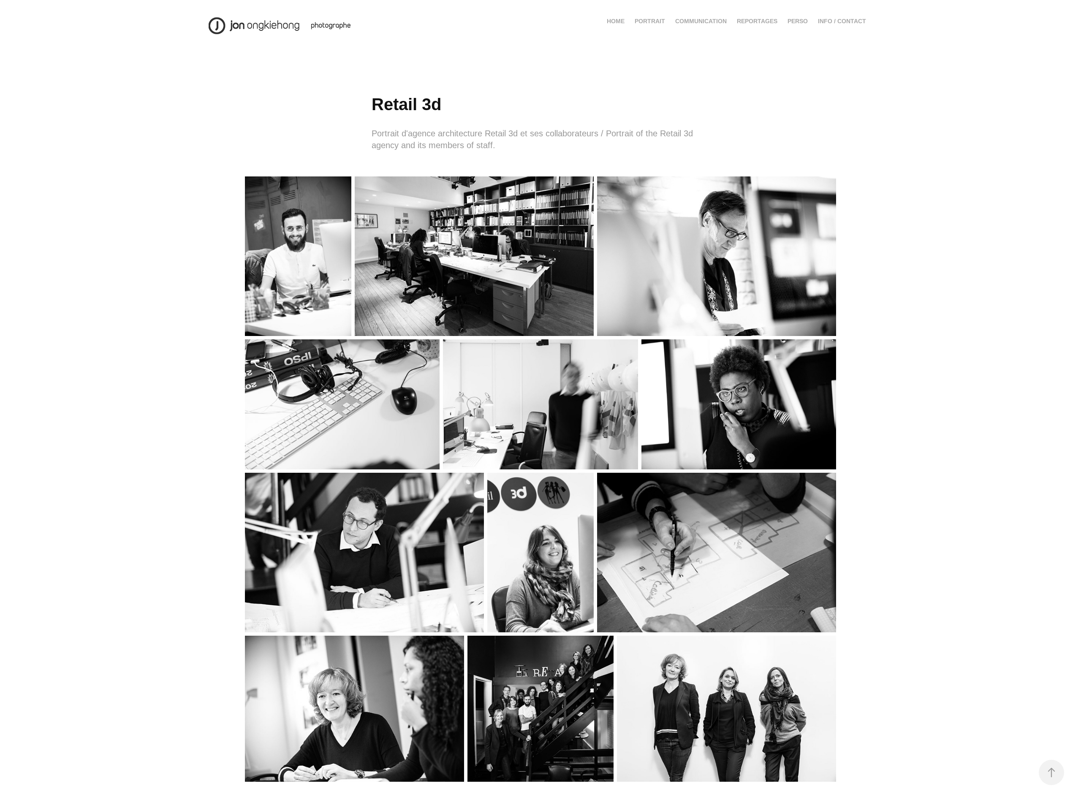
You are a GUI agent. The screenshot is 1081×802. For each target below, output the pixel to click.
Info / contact (842, 21)
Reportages (757, 21)
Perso (798, 21)
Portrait (650, 21)
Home (616, 21)
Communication (701, 21)
